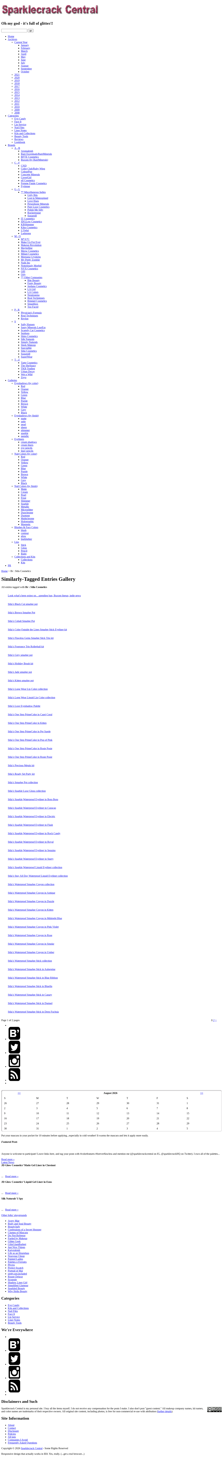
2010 (17, 107)
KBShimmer (27, 224)
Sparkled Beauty (16, 1288)
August (24, 65)
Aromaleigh (27, 151)
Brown (24, 403)
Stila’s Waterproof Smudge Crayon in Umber (31, 952)
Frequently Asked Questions (22, 1442)
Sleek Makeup (28, 345)
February (25, 48)
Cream (24, 492)
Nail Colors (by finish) (26, 486)
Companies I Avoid (18, 1439)
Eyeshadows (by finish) (26, 415)
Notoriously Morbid (31, 265)
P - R (17, 309)
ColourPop (26, 171)
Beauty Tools (21, 136)
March (24, 51)
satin (23, 421)
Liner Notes (20, 130)
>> (201, 1093)
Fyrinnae (25, 186)
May (23, 57)
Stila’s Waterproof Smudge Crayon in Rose (30, 935)
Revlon (24, 318)
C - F (17, 162)
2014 (17, 95)
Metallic (25, 506)
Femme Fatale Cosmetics (34, 183)
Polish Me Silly (35, 209)
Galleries (12, 380)
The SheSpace (28, 365)
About (11, 1425)
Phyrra (11, 1264)
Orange (25, 389)
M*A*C (25, 239)
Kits (23, 562)
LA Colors (32, 292)
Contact (12, 1428)
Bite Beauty (33, 280)
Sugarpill (32, 215)
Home (11, 36)
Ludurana (26, 233)
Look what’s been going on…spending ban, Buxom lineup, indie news (44, 595)
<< (19, 1093)
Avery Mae (13, 1220)
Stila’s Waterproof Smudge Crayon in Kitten (30, 909)
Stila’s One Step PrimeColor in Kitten (27, 723)
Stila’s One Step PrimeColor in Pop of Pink (30, 740)
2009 (17, 109)
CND (24, 165)
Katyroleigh (14, 1250)
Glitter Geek (14, 1241)
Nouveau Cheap (16, 1256)
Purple (24, 400)
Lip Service (20, 124)
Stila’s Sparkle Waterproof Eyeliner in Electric (31, 816)
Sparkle (25, 503)
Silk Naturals (27, 339)
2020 (17, 77)
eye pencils (26, 448)
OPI (23, 271)
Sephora (25, 333)
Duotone (25, 515)
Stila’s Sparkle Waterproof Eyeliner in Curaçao (32, 807)
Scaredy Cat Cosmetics (33, 330)
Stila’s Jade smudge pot (20, 672)
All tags (12, 1436)
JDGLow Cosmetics (31, 221)
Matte (24, 489)
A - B (17, 148)
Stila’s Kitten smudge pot (21, 680)
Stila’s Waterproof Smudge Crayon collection (31, 884)
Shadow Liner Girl (17, 1282)
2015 (17, 92)
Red (23, 386)
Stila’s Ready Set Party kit (21, 774)
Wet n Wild (26, 374)
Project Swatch (15, 1267)
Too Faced (32, 306)
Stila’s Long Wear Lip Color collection (28, 689)
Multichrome (27, 518)
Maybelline (26, 248)
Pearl (23, 495)
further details (165, 1411)
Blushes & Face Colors (26, 527)
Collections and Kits (24, 556)
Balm (23, 553)
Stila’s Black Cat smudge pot (23, 604)
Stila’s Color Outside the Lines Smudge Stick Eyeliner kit (37, 629)
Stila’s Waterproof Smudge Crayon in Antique (31, 892)
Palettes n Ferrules (17, 1262)
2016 (17, 89)
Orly (23, 274)
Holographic (27, 521)
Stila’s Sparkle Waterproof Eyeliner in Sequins (32, 850)
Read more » (8, 1159)
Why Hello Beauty (17, 1291)
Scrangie (12, 1279)
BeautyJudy (14, 1226)
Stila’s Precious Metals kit (21, 765)
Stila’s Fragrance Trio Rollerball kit (26, 646)
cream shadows (29, 442)
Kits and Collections (24, 133)
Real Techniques (36, 298)
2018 (17, 83)
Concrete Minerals (30, 174)
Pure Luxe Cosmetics (38, 206)
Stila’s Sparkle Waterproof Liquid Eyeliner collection (35, 867)
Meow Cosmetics (30, 251)
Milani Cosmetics (30, 254)
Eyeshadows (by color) (26, 383)
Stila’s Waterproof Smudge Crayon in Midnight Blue (35, 918)
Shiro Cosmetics (29, 336)
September (26, 68)
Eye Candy (20, 118)
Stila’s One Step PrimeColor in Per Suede (29, 731)
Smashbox (32, 303)
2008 (17, 112)
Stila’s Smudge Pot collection (23, 782)
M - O (17, 236)
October (25, 71)
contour (25, 533)
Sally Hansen (28, 324)
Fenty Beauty (34, 283)
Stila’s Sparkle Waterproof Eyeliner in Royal (31, 841)
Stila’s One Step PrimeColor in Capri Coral (30, 714)
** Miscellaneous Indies (33, 192)
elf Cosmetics (28, 180)
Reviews (18, 139)
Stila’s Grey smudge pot (20, 655)
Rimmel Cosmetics (37, 301)
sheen (24, 427)
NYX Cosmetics (29, 268)
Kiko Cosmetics (29, 227)
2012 (17, 101)
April (23, 54)
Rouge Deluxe (15, 1276)
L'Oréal (25, 230)
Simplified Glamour (18, 1285)
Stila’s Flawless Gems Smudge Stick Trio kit (31, 638)
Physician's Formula (31, 312)
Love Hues (33, 201)
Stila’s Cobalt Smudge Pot (21, 621)
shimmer (25, 430)
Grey (23, 409)
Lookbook (19, 142)
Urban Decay (28, 371)
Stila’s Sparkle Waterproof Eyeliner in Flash (30, 824)
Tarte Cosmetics (29, 362)
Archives (12, 39)
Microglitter (27, 509)
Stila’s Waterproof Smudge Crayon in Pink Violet (33, 926)
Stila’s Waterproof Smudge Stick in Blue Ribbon (33, 977)
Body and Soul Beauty (19, 1223)
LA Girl (31, 289)
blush (23, 530)
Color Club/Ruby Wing (33, 168)
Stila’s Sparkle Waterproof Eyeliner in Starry (31, 858)
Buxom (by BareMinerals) (34, 159)
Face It (17, 121)
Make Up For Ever (30, 242)
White (24, 406)
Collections (26, 559)
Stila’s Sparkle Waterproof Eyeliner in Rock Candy (34, 833)
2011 (16, 104)
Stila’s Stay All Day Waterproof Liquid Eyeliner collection (38, 875)
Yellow (24, 392)
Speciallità (26, 348)
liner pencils (27, 450)
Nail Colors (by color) (25, 453)
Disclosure (13, 1431)
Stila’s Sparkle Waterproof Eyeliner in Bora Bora (33, 799)
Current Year (20, 42)
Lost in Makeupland (37, 198)
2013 (17, 98)
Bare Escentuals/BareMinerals (36, 154)
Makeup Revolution (31, 245)
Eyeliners (19, 439)
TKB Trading (28, 368)
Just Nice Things (16, 1247)
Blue (23, 398)
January (25, 45)
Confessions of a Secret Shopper (24, 1229)
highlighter (26, 539)
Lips (16, 542)
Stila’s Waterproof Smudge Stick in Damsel (30, 1003)
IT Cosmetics (28, 218)
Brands (11, 145)
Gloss (24, 547)
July (23, 62)
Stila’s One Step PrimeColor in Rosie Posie (30, 748)
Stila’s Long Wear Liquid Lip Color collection (31, 697)
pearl (23, 424)
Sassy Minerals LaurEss (33, 327)
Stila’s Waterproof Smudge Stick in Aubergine (31, 969)
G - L (17, 189)
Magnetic (26, 524)
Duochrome (27, 512)
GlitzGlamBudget (17, 1244)
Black (24, 412)
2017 (17, 86)
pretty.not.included (17, 1273)
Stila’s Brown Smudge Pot (21, 612)
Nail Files (19, 127)
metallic (25, 436)
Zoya (23, 377)
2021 (17, 74)
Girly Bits (32, 195)
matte (23, 418)
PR (9, 565)
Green (24, 395)
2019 (17, 80)
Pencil (24, 550)
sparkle (24, 433)
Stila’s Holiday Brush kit (20, 663)
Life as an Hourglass (18, 1253)
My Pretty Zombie (30, 259)
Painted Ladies (15, 1259)
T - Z (17, 359)
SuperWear (26, 356)
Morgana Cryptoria (31, 256)
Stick (23, 545)
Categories (13, 115)
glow (23, 536)
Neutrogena (33, 295)
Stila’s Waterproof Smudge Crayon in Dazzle (31, 901)
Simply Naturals (29, 342)
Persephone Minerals (38, 204)
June (23, 59)
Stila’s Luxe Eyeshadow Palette (24, 706)
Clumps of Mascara (18, 1232)
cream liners (27, 445)
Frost (23, 498)
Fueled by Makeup (17, 1238)
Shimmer (25, 500)
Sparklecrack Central (31, 1448)
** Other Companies (31, 277)
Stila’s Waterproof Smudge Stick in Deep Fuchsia (33, 1011)
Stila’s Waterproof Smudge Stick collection (30, 960)
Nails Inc (25, 262)
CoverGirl (26, 177)
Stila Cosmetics (29, 351)
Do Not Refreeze (16, 1235)
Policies (12, 1434)
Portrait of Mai (15, 1270)
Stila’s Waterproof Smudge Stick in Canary (30, 994)
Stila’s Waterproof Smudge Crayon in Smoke (31, 943)
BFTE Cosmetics (30, 156)
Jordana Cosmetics (37, 286)
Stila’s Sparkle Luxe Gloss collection (27, 791)
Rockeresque (34, 212)
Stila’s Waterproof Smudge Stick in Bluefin (30, 986)
